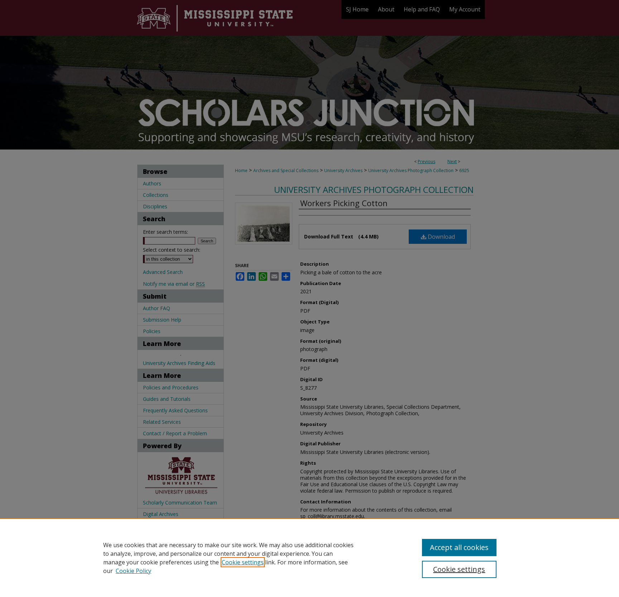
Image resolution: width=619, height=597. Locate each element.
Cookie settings (243, 562)
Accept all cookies (459, 547)
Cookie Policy (133, 571)
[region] (309, 557)
